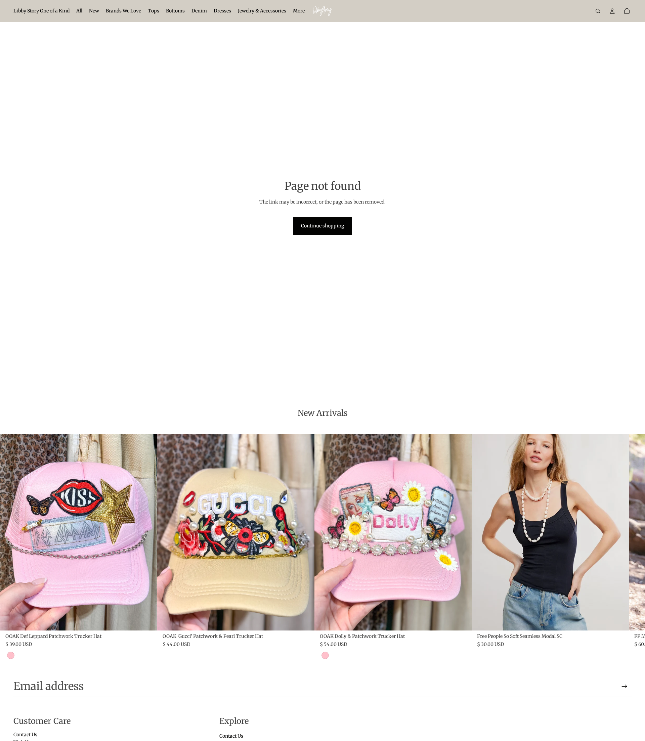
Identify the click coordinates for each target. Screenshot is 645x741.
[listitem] (299, 11)
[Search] (598, 11)
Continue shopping (322, 226)
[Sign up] (624, 687)
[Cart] (626, 11)
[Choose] (618, 620)
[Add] (147, 620)
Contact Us (25, 735)
